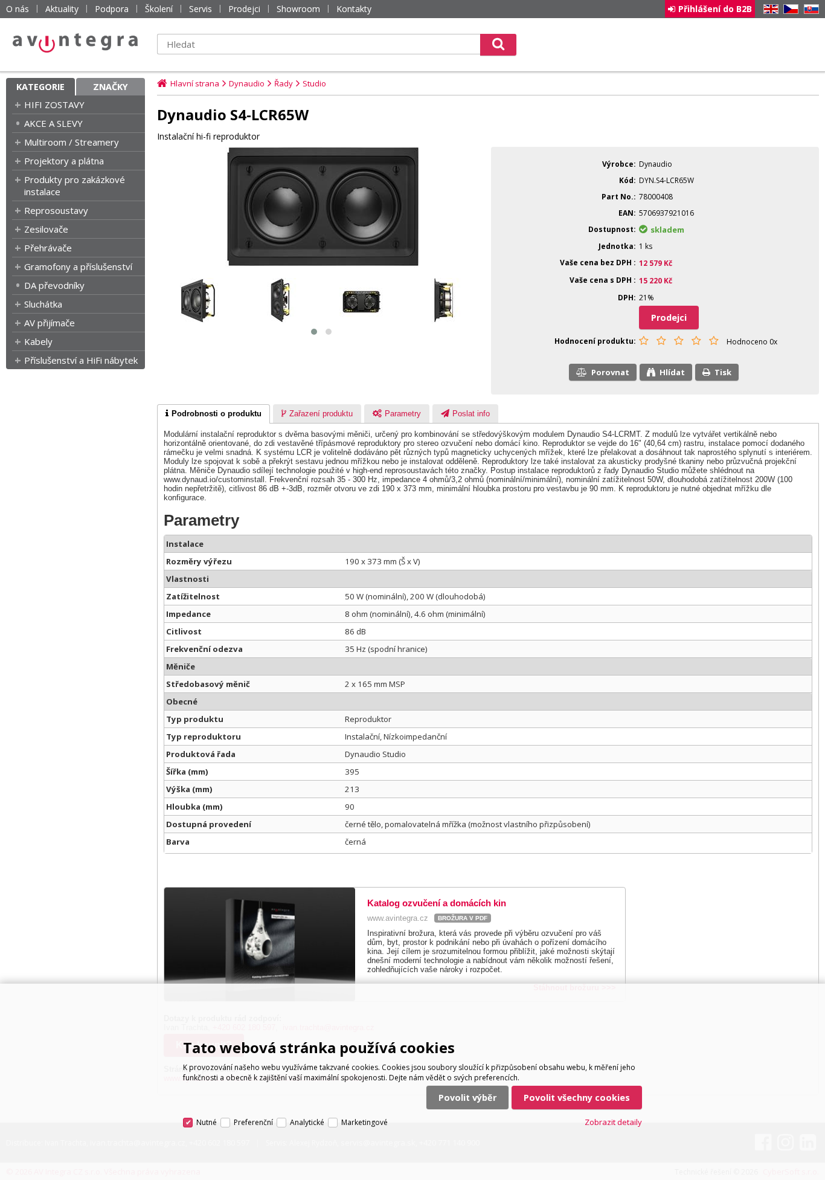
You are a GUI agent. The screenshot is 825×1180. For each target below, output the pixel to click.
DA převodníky (54, 285)
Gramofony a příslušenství (78, 266)
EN (769, 9)
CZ (789, 9)
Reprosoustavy (56, 210)
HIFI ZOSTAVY (54, 104)
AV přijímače (49, 323)
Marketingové (364, 1122)
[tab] (213, 414)
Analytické (307, 1122)
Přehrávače (48, 248)
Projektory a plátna (64, 161)
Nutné (206, 1122)
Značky (110, 86)
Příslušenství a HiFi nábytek (81, 360)
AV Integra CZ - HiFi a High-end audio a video (75, 43)
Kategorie (40, 86)
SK (809, 9)
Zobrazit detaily (613, 1122)
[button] (314, 332)
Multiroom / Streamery (71, 142)
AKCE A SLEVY (53, 123)
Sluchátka (43, 304)
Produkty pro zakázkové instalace (74, 185)
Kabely (38, 341)
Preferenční (253, 1122)
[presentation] (213, 414)
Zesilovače (46, 229)
